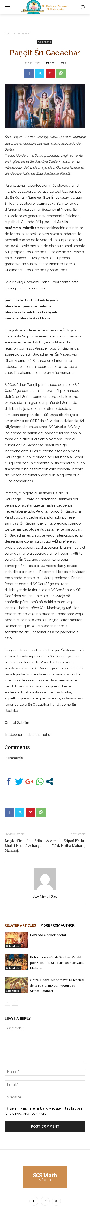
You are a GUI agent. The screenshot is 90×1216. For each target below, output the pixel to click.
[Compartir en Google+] (29, 781)
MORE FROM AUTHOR (57, 925)
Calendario (23, 33)
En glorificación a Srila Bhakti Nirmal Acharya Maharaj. (23, 846)
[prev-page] (7, 1003)
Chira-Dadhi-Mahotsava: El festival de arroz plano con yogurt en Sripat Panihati (57, 985)
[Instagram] (45, 1201)
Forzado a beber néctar (48, 935)
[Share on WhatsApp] (40, 781)
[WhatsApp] (61, 73)
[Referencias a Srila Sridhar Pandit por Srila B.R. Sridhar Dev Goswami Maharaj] (16, 962)
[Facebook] (29, 73)
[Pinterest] (50, 73)
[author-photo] (45, 890)
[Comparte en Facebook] (9, 781)
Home (8, 33)
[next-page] (15, 1003)
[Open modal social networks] (49, 781)
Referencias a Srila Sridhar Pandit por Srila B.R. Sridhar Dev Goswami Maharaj (57, 962)
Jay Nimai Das (45, 896)
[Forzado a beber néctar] (16, 940)
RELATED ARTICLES (20, 925)
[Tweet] (19, 781)
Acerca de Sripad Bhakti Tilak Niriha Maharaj (65, 843)
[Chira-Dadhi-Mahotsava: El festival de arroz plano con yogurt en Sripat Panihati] (16, 985)
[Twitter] (39, 73)
